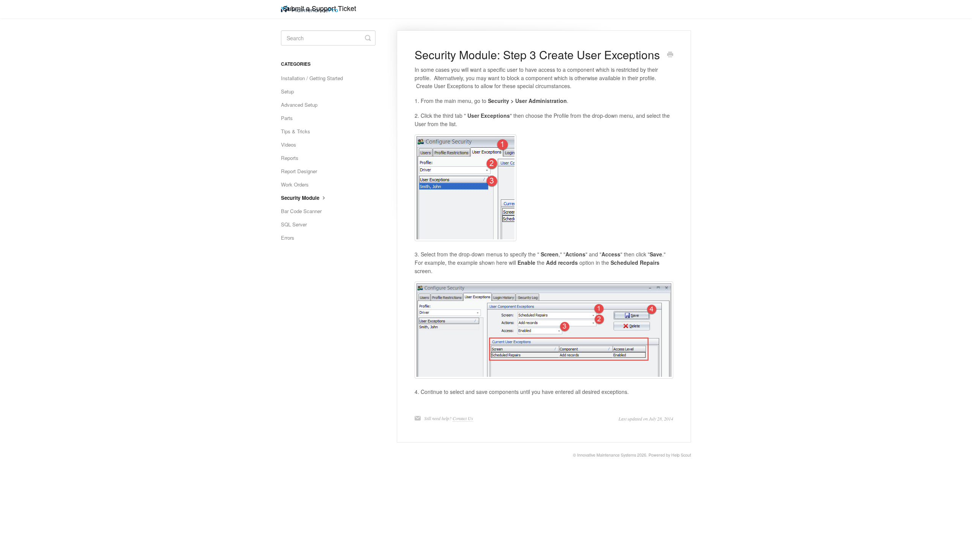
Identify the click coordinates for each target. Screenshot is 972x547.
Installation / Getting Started (312, 78)
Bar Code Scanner (301, 211)
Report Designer (299, 171)
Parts (287, 118)
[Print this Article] (670, 55)
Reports (289, 157)
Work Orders (295, 184)
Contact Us (463, 418)
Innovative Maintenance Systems (606, 455)
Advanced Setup (299, 104)
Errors (287, 237)
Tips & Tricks (295, 131)
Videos (288, 144)
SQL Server (294, 224)
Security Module (301, 197)
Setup (287, 91)
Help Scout (681, 455)
